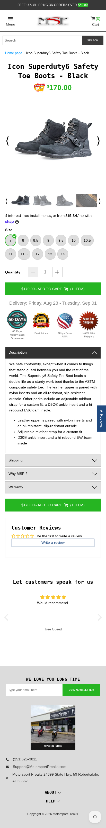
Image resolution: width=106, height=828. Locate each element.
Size (8, 230)
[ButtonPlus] (57, 272)
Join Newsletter (81, 689)
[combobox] (42, 40)
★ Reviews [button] (102, 419)
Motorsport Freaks (65, 814)
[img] (53, 597)
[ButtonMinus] (33, 272)
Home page (13, 53)
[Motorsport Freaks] (53, 21)
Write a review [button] (53, 542)
